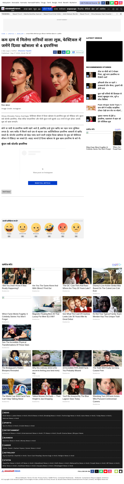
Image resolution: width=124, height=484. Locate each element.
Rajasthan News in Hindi (11, 463)
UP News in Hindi (27, 463)
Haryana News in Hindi (45, 466)
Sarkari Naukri (8, 448)
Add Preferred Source (88, 3)
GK (39, 9)
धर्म (97, 9)
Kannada (23, 2)
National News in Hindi (11, 418)
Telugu (43, 2)
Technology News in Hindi (71, 416)
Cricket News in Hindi (27, 426)
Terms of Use (32, 478)
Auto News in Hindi (88, 416)
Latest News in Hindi (19, 416)
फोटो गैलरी (47, 9)
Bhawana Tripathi (24, 51)
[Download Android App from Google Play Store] (116, 471)
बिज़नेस (81, 9)
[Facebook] (103, 3)
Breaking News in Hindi (52, 416)
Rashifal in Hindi (20, 456)
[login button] (114, 9)
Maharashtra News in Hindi (79, 463)
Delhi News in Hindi (62, 463)
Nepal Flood (17, 14)
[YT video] (116, 3)
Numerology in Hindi (50, 456)
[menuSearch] (121, 9)
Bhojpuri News (78, 433)
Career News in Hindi (33, 448)
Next (121, 14)
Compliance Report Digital (91, 478)
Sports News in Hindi (10, 426)
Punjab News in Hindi (97, 463)
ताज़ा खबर (28, 9)
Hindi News (7, 416)
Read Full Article (42, 183)
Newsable (15, 2)
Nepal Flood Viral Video (52, 14)
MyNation (73, 2)
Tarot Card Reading (34, 456)
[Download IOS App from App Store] (121, 471)
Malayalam (7, 2)
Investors (105, 478)
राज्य (56, 9)
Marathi (66, 2)
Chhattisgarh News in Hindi (63, 466)
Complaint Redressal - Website (69, 478)
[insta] (121, 3)
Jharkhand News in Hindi (26, 466)
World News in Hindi (35, 416)
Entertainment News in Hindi (32, 433)
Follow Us (79, 52)
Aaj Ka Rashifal (8, 456)
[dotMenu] (109, 9)
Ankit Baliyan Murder (70, 14)
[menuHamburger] (117, 9)
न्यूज (35, 9)
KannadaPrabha (34, 2)
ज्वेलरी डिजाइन (6, 192)
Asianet (10, 471)
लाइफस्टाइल (71, 9)
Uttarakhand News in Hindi (44, 463)
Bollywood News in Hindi (12, 433)
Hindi (60, 2)
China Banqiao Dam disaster (101, 14)
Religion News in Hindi (66, 456)
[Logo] (11, 9)
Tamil (49, 2)
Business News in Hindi (11, 441)
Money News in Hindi (28, 441)
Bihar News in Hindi (9, 466)
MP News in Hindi (113, 463)
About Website (21, 478)
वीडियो (87, 9)
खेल (93, 9)
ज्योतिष (102, 9)
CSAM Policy (52, 478)
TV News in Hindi (50, 433)
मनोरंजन (62, 9)
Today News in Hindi (103, 416)
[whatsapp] (112, 3)
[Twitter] (107, 3)
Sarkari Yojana (19, 448)
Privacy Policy (43, 478)
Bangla (54, 2)
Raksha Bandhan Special (33, 14)
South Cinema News (64, 433)
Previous (117, 14)
